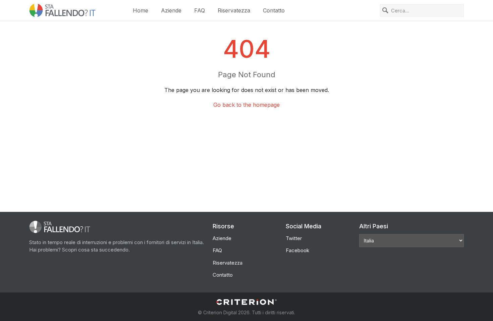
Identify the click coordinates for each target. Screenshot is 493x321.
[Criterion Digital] (246, 302)
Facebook (297, 250)
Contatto (274, 10)
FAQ (199, 10)
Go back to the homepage (246, 104)
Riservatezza (234, 10)
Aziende (171, 10)
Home (140, 10)
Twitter (294, 238)
